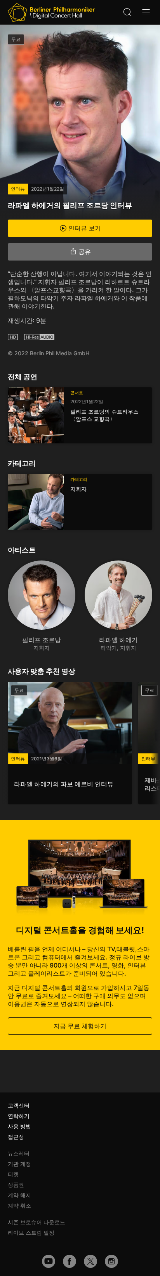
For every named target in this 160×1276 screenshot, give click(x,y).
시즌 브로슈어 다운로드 (36, 1222)
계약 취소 (19, 1205)
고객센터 (19, 1105)
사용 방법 (19, 1126)
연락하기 (19, 1115)
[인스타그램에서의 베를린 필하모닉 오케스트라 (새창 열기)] (111, 1261)
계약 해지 (19, 1195)
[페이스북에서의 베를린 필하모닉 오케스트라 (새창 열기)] (69, 1261)
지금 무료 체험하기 (80, 1026)
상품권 (16, 1184)
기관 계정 (19, 1163)
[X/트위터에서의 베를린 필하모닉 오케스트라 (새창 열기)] (90, 1261)
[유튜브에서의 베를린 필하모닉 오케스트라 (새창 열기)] (48, 1261)
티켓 (13, 1174)
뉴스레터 (19, 1153)
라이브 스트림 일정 (31, 1232)
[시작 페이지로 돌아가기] (51, 12)
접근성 (16, 1136)
